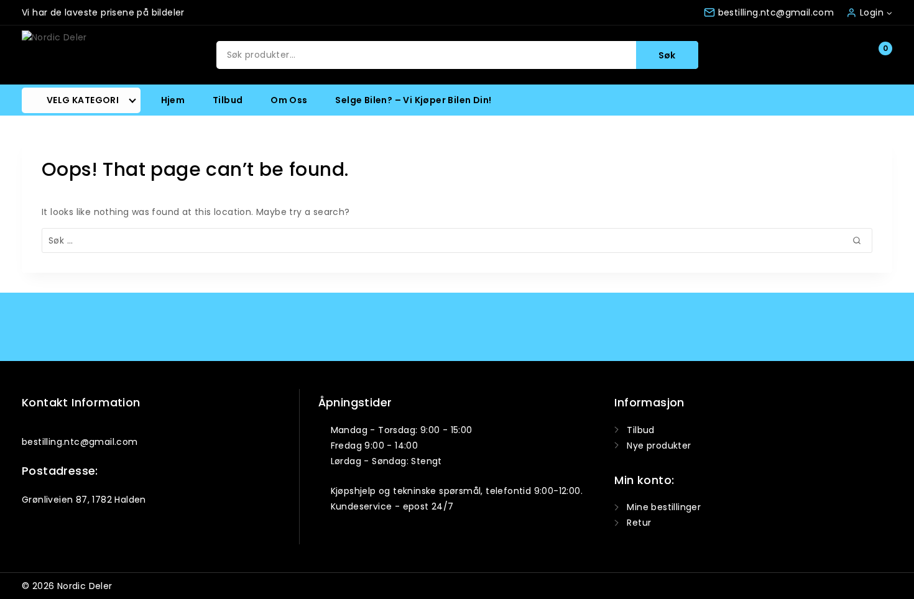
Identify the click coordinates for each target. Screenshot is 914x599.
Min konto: (644, 480)
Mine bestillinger (664, 507)
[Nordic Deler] (75, 55)
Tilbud (227, 100)
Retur (639, 522)
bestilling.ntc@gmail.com (80, 442)
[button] (888, 12)
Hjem (173, 100)
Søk (666, 55)
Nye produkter (659, 445)
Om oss (288, 100)
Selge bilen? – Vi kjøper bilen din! (413, 100)
